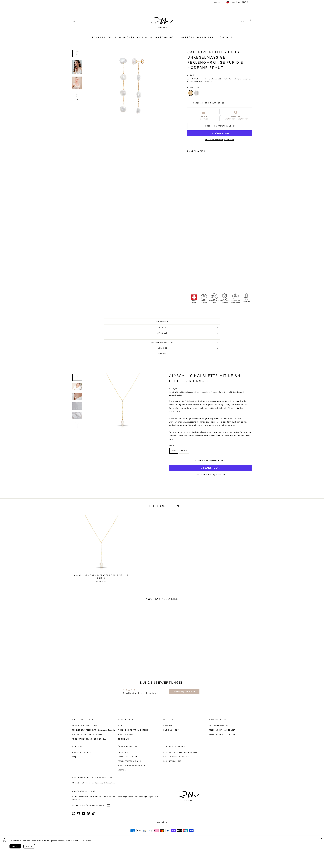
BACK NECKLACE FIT (172, 761)
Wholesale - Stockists (81, 752)
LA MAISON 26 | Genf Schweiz (85, 725)
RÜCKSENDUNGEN (126, 734)
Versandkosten (205, 82)
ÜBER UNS (167, 725)
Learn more (86, 840)
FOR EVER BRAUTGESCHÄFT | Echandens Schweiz (93, 730)
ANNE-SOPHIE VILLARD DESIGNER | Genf (89, 739)
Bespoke (76, 756)
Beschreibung (162, 321)
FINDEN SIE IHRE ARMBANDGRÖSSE (133, 730)
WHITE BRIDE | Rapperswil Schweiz (87, 734)
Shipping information (162, 342)
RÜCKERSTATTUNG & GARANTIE (131, 765)
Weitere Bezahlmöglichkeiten (219, 139)
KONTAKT (225, 37)
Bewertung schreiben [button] (184, 691)
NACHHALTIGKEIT (171, 730)
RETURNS (162, 354)
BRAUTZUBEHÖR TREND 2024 (176, 756)
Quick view (93, 647)
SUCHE (121, 725)
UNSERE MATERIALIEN (218, 725)
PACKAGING (162, 348)
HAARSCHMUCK (163, 37)
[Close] (321, 838)
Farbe (193, 88)
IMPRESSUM (123, 752)
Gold (190, 93)
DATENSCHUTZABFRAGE (128, 756)
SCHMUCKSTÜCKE (130, 37)
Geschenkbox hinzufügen (209, 103)
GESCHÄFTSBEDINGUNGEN (129, 761)
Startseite (101, 37)
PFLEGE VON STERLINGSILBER (222, 730)
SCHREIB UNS (123, 739)
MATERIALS (162, 333)
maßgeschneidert (196, 37)
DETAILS (162, 327)
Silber (196, 93)
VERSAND (122, 770)
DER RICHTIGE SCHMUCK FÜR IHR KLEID (180, 752)
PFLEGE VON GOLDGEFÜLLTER (222, 734)
